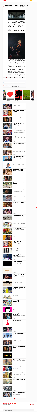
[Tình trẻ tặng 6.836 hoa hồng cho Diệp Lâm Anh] (7, 152)
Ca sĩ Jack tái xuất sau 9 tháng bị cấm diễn (18, 195)
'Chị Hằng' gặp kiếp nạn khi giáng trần (18, 359)
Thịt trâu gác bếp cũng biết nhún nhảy (18, 294)
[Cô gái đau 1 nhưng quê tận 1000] (7, 388)
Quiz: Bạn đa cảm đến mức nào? (17, 228)
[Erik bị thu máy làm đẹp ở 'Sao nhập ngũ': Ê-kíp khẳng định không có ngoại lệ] (7, 165)
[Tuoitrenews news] (15, 403)
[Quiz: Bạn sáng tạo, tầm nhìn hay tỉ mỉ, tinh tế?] (7, 250)
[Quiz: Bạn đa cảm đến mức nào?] (7, 231)
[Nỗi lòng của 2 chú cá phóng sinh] (7, 270)
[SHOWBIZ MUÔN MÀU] (18, 3)
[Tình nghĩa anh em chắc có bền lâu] (7, 237)
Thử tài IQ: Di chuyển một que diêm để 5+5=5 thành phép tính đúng (19, 353)
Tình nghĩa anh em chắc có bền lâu (17, 235)
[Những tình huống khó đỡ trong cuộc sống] (7, 217)
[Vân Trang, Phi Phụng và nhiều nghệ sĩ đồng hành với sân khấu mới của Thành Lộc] (7, 172)
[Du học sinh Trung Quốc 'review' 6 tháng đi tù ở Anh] (7, 375)
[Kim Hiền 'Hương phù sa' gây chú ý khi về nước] (7, 178)
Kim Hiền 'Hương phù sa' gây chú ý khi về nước (18, 176)
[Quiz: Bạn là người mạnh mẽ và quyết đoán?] (7, 335)
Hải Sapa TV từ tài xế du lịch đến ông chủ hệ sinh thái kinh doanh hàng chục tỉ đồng (19, 340)
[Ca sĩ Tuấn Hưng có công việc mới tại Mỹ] (7, 106)
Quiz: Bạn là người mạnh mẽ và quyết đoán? (19, 333)
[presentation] (2, 95)
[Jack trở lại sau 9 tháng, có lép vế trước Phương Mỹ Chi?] (7, 113)
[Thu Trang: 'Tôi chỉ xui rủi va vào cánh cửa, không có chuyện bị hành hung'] (7, 158)
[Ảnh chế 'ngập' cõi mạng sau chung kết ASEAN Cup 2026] (26, 95)
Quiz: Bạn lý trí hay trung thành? (18, 99)
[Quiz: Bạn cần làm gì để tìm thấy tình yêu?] (7, 204)
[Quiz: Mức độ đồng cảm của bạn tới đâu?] (10, 95)
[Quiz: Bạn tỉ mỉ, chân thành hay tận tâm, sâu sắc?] (7, 283)
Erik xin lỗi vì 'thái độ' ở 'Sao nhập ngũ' (18, 136)
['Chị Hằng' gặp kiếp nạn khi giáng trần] (7, 362)
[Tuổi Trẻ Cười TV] (36, 207)
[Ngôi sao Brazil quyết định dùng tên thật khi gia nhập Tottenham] (7, 257)
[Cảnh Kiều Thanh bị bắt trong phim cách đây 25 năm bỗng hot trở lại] (7, 119)
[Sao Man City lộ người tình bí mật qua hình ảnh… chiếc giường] (7, 316)
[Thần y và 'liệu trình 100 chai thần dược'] (7, 224)
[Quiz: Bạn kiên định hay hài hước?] (7, 322)
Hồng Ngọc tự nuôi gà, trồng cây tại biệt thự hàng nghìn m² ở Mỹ (19, 183)
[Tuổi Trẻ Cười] (36, 206)
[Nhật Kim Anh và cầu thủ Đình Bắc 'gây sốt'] (7, 145)
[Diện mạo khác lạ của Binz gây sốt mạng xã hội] (7, 132)
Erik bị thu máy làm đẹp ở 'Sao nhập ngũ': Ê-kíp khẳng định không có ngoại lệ (19, 163)
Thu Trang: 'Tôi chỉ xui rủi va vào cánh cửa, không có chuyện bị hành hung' (18, 157)
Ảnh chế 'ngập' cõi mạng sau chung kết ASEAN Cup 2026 (26, 99)
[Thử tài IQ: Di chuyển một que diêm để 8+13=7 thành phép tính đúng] (7, 263)
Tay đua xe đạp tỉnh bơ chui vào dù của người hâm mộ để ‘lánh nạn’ (19, 301)
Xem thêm (14, 399)
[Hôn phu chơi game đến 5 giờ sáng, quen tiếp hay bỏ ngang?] (7, 276)
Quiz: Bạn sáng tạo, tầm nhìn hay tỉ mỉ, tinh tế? (19, 248)
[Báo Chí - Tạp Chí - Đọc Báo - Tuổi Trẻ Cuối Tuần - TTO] (11, 403)
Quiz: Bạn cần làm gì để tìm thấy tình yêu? (18, 202)
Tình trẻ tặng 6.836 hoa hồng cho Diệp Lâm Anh (19, 150)
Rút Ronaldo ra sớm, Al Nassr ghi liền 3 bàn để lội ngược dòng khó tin (19, 288)
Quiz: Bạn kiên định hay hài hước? (17, 320)
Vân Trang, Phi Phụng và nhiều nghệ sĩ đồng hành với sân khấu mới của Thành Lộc (19, 170)
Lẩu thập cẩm (8, 100)
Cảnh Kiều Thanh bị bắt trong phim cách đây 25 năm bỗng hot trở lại (19, 117)
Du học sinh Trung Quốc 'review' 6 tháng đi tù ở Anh (19, 373)
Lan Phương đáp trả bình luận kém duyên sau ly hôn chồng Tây (19, 124)
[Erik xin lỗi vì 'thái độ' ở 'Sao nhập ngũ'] (7, 139)
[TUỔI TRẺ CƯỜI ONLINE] (5, 403)
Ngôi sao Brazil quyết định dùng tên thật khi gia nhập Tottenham (19, 255)
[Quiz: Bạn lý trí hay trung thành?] (18, 95)
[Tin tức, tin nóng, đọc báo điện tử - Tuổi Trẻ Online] (9, 403)
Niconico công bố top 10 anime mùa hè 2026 (19, 379)
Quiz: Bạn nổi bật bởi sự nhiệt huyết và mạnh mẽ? (19, 366)
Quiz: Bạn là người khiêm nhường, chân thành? (18, 307)
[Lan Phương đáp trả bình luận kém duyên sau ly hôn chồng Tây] (7, 126)
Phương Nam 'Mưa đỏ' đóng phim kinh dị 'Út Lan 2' (19, 189)
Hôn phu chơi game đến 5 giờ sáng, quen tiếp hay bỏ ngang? (19, 275)
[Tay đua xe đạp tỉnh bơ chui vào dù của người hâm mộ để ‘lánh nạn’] (7, 303)
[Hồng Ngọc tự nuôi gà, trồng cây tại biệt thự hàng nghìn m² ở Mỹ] (7, 185)
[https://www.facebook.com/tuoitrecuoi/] (36, 204)
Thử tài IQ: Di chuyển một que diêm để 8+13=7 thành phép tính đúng (18, 262)
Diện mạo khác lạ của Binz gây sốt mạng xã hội (19, 130)
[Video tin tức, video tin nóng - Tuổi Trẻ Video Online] (13, 403)
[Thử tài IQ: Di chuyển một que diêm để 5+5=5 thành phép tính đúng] (7, 355)
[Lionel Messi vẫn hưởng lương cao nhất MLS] (7, 329)
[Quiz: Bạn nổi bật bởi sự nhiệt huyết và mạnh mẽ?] (7, 368)
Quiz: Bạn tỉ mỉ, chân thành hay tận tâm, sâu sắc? (19, 281)
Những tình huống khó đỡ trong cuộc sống (18, 215)
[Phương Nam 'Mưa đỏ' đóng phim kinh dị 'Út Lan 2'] (7, 191)
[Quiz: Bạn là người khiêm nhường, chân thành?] (7, 309)
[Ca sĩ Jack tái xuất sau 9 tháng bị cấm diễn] (7, 198)
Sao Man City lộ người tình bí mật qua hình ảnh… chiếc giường (18, 314)
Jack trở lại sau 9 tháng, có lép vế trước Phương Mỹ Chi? (18, 111)
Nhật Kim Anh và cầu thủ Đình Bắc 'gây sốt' (18, 143)
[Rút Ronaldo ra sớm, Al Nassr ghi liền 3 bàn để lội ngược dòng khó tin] (7, 290)
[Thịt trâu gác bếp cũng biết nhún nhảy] (7, 296)
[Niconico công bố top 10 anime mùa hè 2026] (7, 381)
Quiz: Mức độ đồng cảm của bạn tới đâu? (10, 99)
